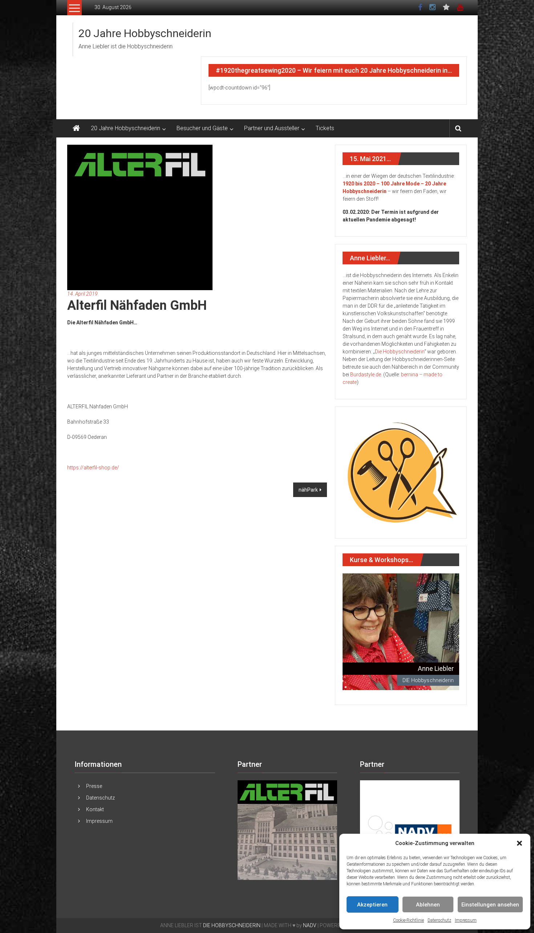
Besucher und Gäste (202, 128)
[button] (519, 843)
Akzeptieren (372, 904)
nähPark (308, 490)
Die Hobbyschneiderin (399, 352)
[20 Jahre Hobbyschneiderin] (76, 128)
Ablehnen (428, 904)
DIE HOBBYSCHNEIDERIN (231, 925)
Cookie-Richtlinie (408, 920)
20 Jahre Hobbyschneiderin (144, 33)
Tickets (325, 128)
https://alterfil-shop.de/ (93, 467)
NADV (309, 925)
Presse (94, 786)
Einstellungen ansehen (490, 904)
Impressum (466, 920)
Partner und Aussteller (271, 128)
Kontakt (95, 809)
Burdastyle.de (365, 374)
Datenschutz (439, 920)
